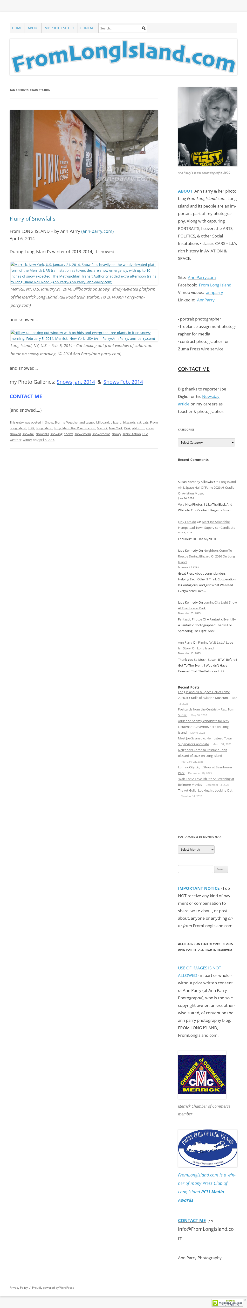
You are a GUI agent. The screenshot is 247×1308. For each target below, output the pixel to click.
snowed (15, 434)
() (97, 231)
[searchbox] (123, 28)
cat (139, 422)
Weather (72, 422)
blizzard (116, 422)
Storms (60, 422)
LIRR (31, 428)
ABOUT (33, 28)
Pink (127, 428)
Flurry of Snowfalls (32, 218)
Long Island (44, 428)
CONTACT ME (26, 396)
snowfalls (42, 434)
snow (150, 428)
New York (116, 428)
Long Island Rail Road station (74, 428)
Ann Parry (185, 642)
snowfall (28, 434)
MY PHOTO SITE (57, 28)
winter (27, 440)
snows (68, 434)
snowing (56, 434)
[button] (143, 28)
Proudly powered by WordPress (53, 1288)
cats (146, 422)
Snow (49, 422)
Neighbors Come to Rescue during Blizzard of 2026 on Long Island (206, 556)
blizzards (129, 422)
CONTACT (88, 28)
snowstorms (101, 434)
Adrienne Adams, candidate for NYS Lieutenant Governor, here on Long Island (203, 727)
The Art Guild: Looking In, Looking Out (205, 790)
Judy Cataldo (187, 522)
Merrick (102, 428)
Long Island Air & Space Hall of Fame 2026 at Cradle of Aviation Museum (207, 487)
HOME (17, 28)
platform (138, 428)
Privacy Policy (19, 1288)
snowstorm (83, 434)
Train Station (132, 434)
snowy (116, 434)
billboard (102, 422)
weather (15, 440)
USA (145, 434)
